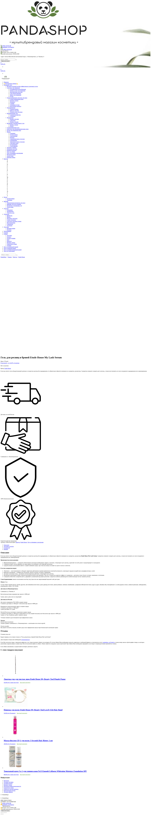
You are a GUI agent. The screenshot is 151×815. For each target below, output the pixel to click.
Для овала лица (14, 143)
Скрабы (12, 103)
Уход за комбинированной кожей (12, 249)
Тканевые (12, 133)
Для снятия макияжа (15, 93)
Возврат (6, 549)
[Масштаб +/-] (6, 812)
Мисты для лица (14, 110)
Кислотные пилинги (15, 106)
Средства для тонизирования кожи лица (17, 129)
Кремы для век (14, 124)
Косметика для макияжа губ (14, 205)
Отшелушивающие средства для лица (17, 97)
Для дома (6, 227)
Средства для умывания (13, 88)
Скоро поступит (14, 682)
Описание (6, 545)
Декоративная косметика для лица (16, 203)
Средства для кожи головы (14, 221)
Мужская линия (11, 154)
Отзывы (9, 245)
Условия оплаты (8, 783)
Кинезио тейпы (11, 157)
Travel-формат (7, 231)
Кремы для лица (14, 119)
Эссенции (12, 116)
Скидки (6, 232)
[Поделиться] (2, 812)
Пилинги (12, 102)
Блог (8, 239)
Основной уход (8, 85)
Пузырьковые (13, 144)
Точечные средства (12, 149)
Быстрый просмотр (25, 682)
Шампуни (9, 215)
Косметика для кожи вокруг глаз (15, 123)
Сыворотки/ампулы (15, 114)
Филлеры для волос (12, 218)
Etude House (7, 368)
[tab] (77, 545)
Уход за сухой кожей (9, 251)
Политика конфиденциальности (12, 786)
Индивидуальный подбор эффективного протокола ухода (22, 86)
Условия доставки (8, 782)
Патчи (11, 126)
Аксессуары (10, 156)
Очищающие (13, 140)
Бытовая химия (11, 228)
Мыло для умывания (15, 95)
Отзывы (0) (7, 548)
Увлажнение (10, 117)
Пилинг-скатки (14, 100)
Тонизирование (11, 107)
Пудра (11, 96)
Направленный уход (12, 113)
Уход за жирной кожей (10, 248)
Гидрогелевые (14, 134)
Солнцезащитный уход (13, 127)
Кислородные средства (16, 92)
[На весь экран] (4, 812)
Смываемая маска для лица (17, 139)
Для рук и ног (10, 212)
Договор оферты (8, 792)
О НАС (6, 234)
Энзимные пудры (14, 105)
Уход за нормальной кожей (11, 247)
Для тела (6, 208)
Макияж (6, 201)
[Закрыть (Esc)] (1, 812)
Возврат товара (11, 242)
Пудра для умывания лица (14, 130)
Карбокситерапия (11, 150)
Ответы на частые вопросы (11, 789)
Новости (9, 241)
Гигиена (9, 230)
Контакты (6, 780)
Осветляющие (14, 146)
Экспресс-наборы (11, 147)
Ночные (12, 137)
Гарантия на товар (12, 244)
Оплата (9, 237)
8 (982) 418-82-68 (6, 45)
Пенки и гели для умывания (17, 90)
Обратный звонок (5, 61)
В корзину (13, 713)
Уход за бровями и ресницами (15, 153)
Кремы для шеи (14, 122)
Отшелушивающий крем (16, 99)
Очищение (10, 210)
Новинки (6, 82)
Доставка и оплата (9, 546)
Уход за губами (11, 151)
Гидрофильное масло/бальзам (18, 89)
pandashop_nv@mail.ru (8, 47)
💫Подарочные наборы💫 (11, 83)
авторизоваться (25, 639)
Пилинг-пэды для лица (16, 112)
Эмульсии (12, 120)
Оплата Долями (11, 238)
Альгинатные (13, 136)
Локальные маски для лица (17, 141)
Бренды (6, 159)
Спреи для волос (11, 220)
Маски (8, 132)
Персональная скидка (9, 790)
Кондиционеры (11, 222)
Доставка (9, 235)
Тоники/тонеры (14, 109)
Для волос (6, 214)
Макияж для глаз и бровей (14, 204)
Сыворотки (10, 224)
